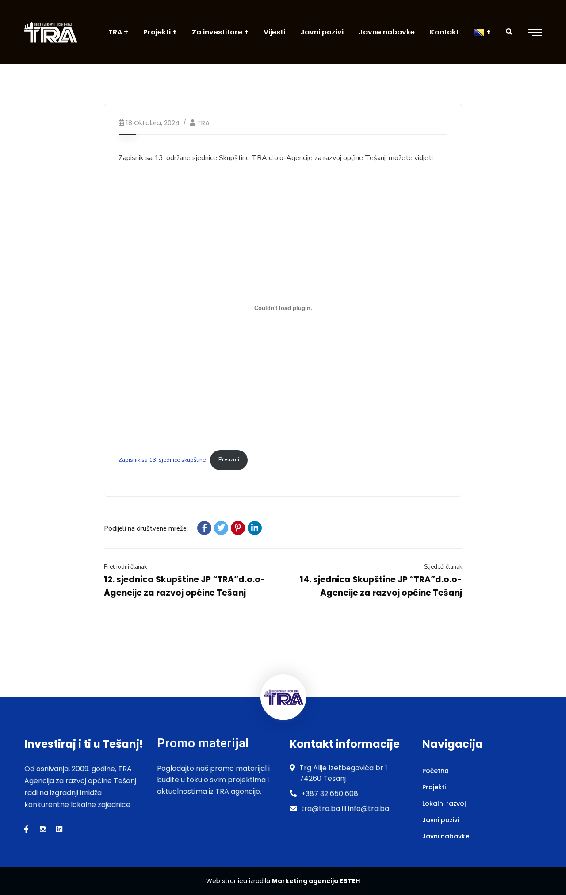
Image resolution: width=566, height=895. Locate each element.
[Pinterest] (238, 528)
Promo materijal (203, 743)
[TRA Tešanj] (50, 32)
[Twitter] (221, 528)
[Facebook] (204, 528)
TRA (203, 122)
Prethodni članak (125, 567)
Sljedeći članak (443, 567)
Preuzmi (228, 459)
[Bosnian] (482, 32)
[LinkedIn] (255, 528)
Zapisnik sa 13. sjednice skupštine (162, 459)
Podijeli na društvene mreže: (146, 528)
